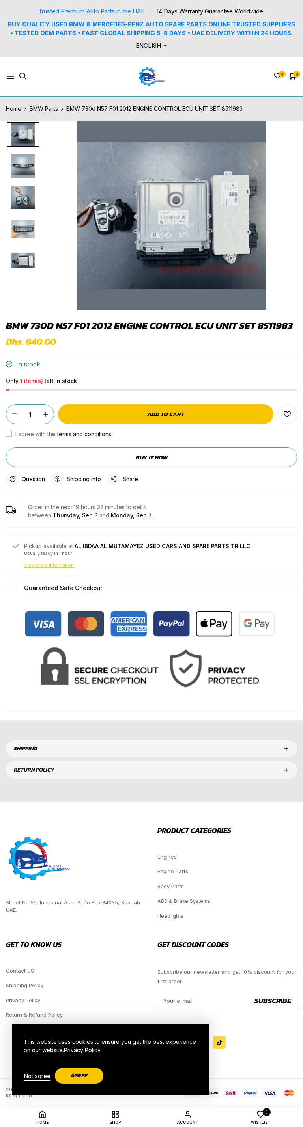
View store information (49, 565)
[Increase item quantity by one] (46, 414)
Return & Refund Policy (34, 1015)
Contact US (20, 970)
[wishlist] (277, 76)
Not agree (37, 1076)
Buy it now (152, 457)
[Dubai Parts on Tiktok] (219, 1042)
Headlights (170, 916)
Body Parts (170, 886)
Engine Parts (172, 871)
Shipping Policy (24, 985)
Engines (167, 857)
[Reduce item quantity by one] (14, 414)
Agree (79, 1075)
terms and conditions (84, 434)
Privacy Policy (23, 1000)
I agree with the (62, 434)
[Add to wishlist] (287, 414)
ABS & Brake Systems (183, 901)
